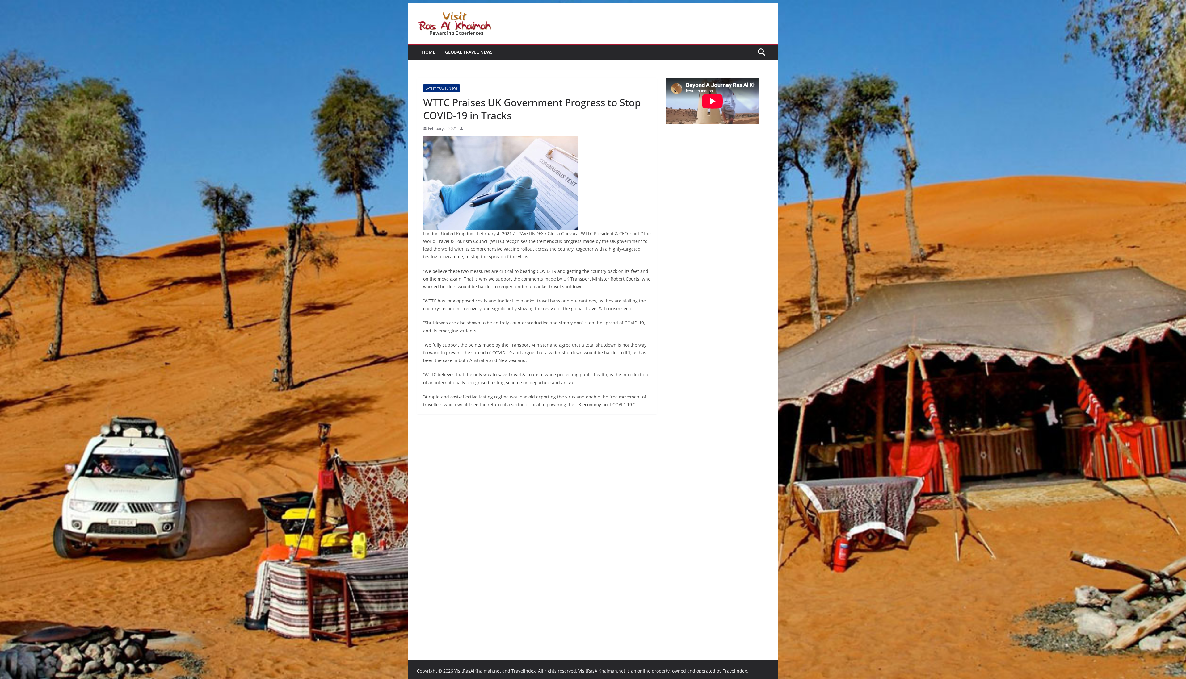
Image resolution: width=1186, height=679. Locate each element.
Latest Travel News (441, 88)
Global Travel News (469, 52)
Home (428, 52)
